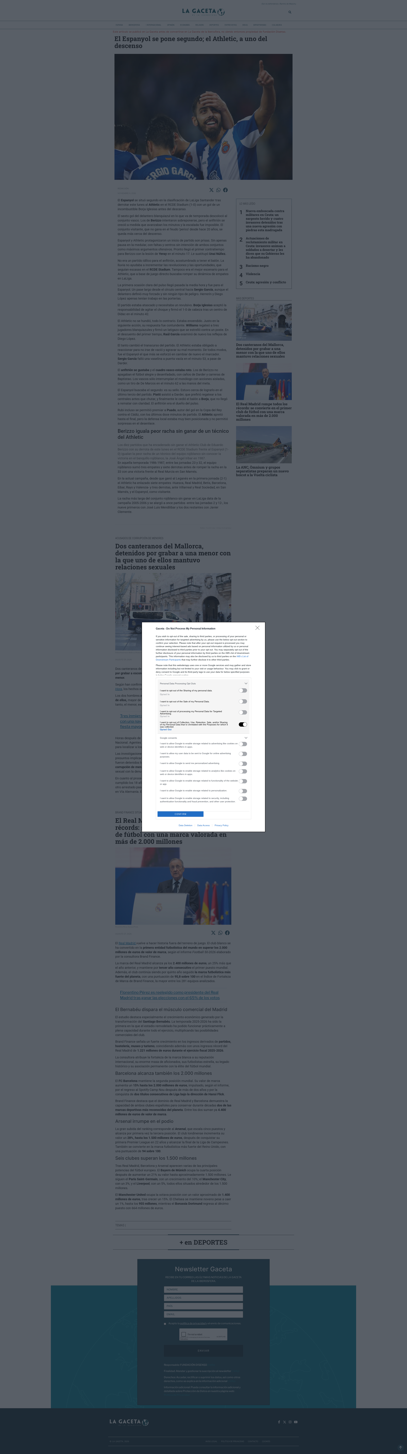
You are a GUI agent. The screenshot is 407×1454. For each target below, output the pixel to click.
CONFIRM (180, 814)
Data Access (203, 825)
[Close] (258, 629)
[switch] (243, 690)
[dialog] (203, 727)
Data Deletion (185, 825)
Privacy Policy (221, 825)
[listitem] (203, 683)
